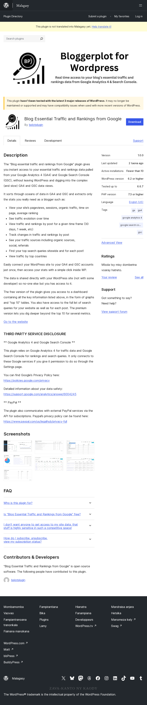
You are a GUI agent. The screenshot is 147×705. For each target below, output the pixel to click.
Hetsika (116, 613)
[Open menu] (141, 5)
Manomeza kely (123, 619)
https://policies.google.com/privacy (27, 380)
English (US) (136, 202)
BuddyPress (13, 662)
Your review (109, 277)
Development (53, 140)
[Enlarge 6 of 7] (89, 445)
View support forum (114, 311)
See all (139, 277)
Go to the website (16, 321)
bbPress (11, 656)
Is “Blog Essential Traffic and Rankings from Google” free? (42, 514)
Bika (42, 613)
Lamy (43, 626)
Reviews (30, 140)
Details (11, 140)
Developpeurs (84, 619)
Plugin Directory (13, 16)
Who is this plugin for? (18, 503)
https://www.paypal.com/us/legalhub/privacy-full (35, 421)
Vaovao (9, 613)
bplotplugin (36, 125)
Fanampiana (83, 613)
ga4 (140, 210)
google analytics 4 (132, 217)
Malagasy (18, 678)
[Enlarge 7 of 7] (89, 462)
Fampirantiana (48, 607)
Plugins (44, 619)
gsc (140, 232)
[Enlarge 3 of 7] (27, 474)
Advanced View (111, 242)
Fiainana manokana (16, 631)
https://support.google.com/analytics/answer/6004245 (40, 394)
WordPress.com (16, 643)
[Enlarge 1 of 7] (27, 445)
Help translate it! (101, 26)
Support (138, 140)
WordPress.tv (86, 626)
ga (133, 210)
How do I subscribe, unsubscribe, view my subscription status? (26, 540)
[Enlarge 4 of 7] (58, 445)
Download (134, 121)
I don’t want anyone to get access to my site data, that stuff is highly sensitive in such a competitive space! (41, 526)
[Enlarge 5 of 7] (58, 462)
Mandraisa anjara (122, 607)
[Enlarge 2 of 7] (27, 459)
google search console (131, 225)
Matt (9, 649)
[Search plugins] (41, 38)
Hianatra (80, 607)
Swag (116, 626)
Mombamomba (14, 607)
